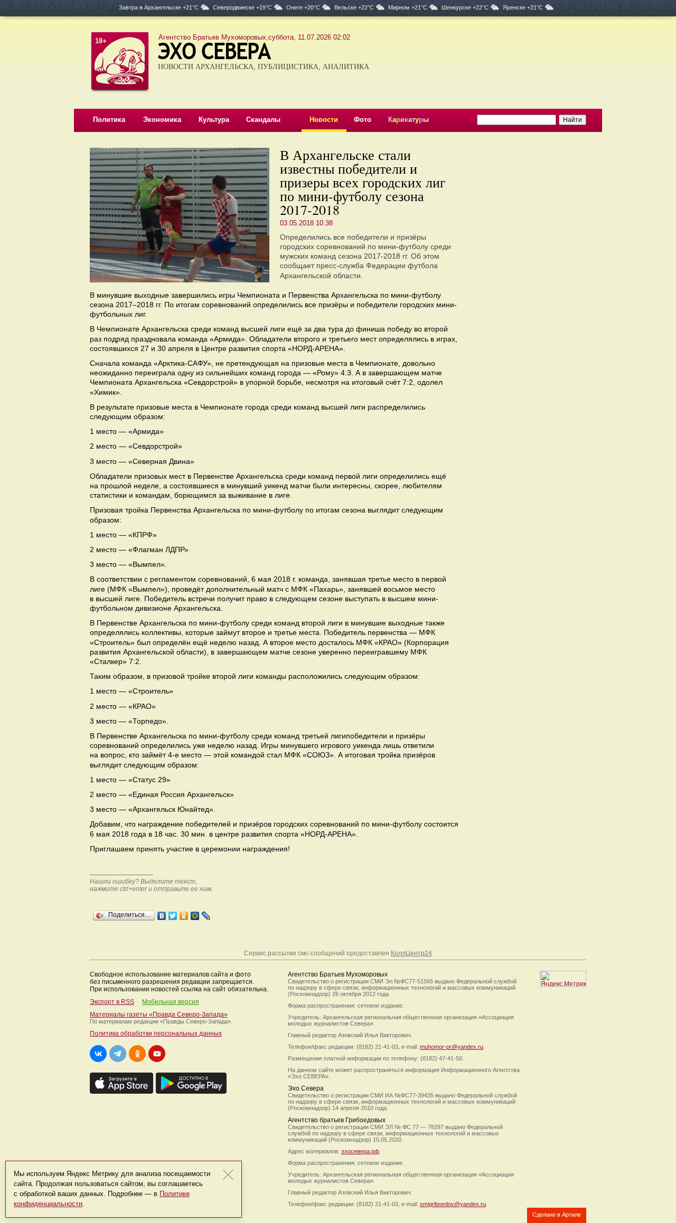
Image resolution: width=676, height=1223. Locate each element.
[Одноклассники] (184, 913)
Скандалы (263, 120)
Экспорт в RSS (112, 1002)
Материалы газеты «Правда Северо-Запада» (159, 1014)
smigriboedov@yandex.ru (453, 1204)
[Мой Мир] (195, 913)
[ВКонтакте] (161, 913)
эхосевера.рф (360, 1151)
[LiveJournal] (206, 913)
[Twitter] (173, 913)
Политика (109, 120)
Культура (214, 120)
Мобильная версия (170, 1002)
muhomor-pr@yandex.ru (451, 1047)
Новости (323, 120)
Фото (362, 120)
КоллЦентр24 (411, 953)
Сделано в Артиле (556, 1214)
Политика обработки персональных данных (156, 1033)
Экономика (162, 120)
